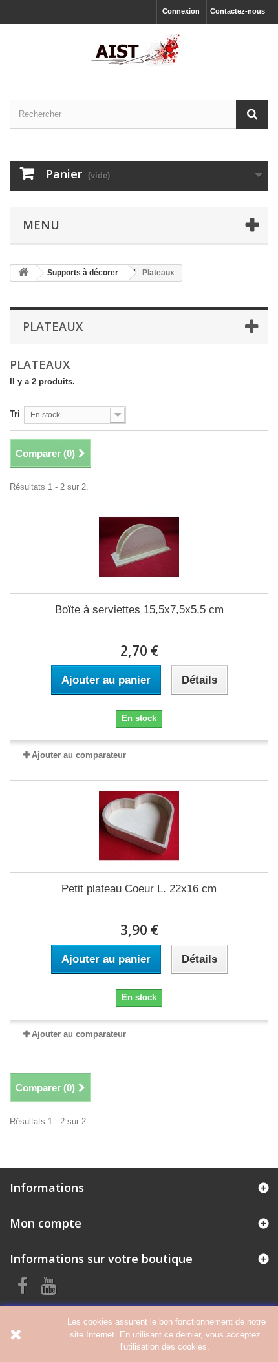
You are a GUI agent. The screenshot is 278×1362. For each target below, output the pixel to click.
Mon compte (45, 1223)
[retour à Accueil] (23, 273)
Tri (15, 414)
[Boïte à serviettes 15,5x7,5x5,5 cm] (139, 547)
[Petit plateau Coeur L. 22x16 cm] (139, 826)
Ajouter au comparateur (79, 755)
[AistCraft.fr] (139, 50)
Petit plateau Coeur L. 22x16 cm (139, 889)
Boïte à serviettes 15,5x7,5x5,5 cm (139, 609)
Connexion (181, 11)
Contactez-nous (237, 11)
